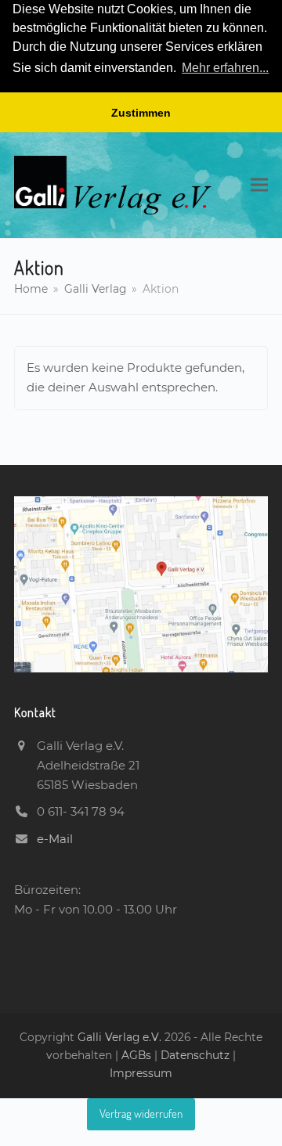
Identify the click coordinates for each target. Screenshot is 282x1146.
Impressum (141, 1073)
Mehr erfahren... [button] (225, 67)
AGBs (137, 1055)
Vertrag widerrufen (141, 1113)
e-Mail (55, 838)
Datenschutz (195, 1055)
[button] (259, 185)
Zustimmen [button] (141, 112)
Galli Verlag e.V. (121, 1037)
